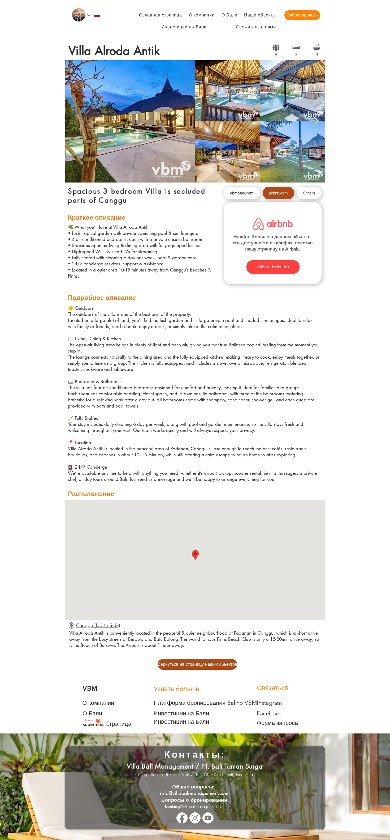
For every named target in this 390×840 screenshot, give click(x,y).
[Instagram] (195, 818)
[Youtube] (208, 818)
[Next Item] (316, 121)
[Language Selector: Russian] (94, 15)
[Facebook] (182, 818)
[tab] (242, 193)
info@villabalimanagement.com (194, 793)
